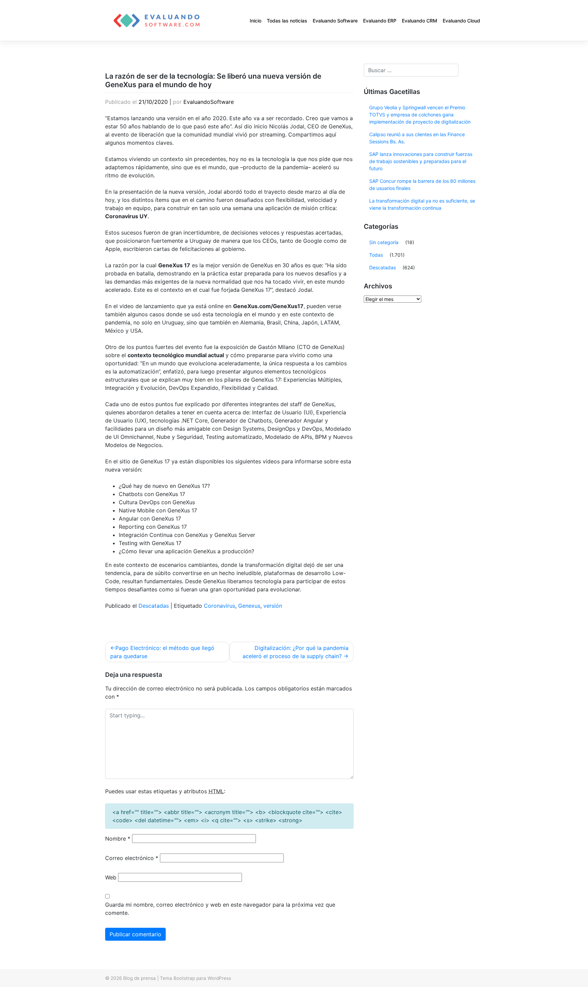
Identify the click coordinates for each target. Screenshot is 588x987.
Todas (376, 255)
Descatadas (153, 605)
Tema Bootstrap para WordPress (195, 978)
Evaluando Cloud (461, 20)
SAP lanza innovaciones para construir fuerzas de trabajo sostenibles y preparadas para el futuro (420, 161)
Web (110, 877)
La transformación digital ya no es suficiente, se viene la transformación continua (422, 204)
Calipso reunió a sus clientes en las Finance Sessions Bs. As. (417, 137)
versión (272, 605)
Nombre (117, 838)
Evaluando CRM (419, 20)
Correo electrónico (131, 858)
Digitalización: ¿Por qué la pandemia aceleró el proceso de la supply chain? (295, 651)
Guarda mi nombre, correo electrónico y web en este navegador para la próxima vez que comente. (220, 908)
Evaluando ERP (379, 20)
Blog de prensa (139, 978)
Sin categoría (383, 242)
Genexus (249, 605)
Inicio (255, 20)
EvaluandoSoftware (208, 101)
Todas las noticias (287, 20)
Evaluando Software (335, 20)
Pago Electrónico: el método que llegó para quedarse (162, 651)
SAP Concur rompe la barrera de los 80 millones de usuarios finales (422, 184)
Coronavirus (219, 605)
